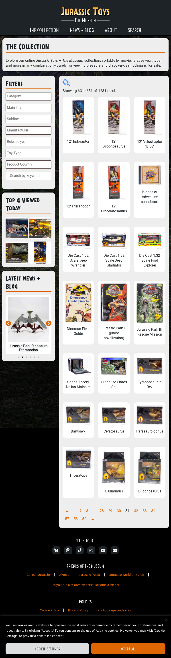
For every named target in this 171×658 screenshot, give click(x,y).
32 (136, 511)
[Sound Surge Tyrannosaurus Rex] (40, 253)
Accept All (128, 649)
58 (76, 519)
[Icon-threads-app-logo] (68, 550)
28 (102, 511)
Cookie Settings (47, 649)
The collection (44, 30)
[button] (8, 323)
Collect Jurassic (38, 574)
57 (67, 519)
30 (119, 511)
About (111, 30)
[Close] (166, 619)
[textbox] (29, 96)
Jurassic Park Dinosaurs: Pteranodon (28, 348)
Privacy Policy (78, 610)
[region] (85, 637)
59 (84, 519)
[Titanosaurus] (40, 229)
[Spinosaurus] (17, 229)
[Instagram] (91, 550)
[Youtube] (103, 550)
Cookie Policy (49, 610)
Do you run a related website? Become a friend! (85, 585)
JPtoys (64, 574)
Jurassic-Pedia (89, 574)
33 (145, 511)
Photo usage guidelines (114, 610)
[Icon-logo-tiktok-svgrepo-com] (80, 550)
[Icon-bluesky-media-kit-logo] (56, 550)
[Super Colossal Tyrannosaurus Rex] (17, 253)
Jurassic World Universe (126, 574)
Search (134, 30)
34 (153, 511)
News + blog (82, 30)
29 (110, 511)
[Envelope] (115, 550)
